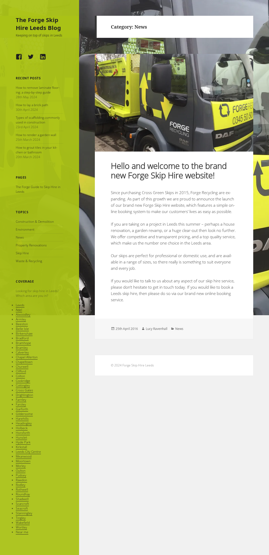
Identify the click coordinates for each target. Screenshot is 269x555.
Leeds (20, 305)
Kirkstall (21, 447)
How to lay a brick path (32, 105)
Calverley (22, 352)
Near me (22, 532)
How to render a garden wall (36, 135)
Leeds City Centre (28, 451)
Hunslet (21, 437)
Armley (21, 319)
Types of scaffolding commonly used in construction (38, 120)
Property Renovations (31, 245)
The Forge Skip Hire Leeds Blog (38, 24)
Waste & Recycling (29, 261)
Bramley (22, 347)
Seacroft (22, 508)
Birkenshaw (24, 333)
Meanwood (24, 456)
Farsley (21, 404)
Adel (19, 310)
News (20, 237)
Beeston (22, 324)
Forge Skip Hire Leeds (138, 365)
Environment (25, 229)
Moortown (23, 461)
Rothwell (22, 489)
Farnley (21, 399)
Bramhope (23, 343)
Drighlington (24, 395)
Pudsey (21, 475)
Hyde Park (23, 442)
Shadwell (22, 499)
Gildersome (24, 414)
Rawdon (21, 480)
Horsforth (23, 432)
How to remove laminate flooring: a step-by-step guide (38, 90)
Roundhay (23, 494)
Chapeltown (24, 362)
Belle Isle (22, 328)
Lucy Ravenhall (156, 328)
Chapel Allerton (27, 357)
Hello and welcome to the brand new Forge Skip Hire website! (169, 170)
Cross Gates (24, 390)
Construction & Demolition (35, 221)
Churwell (22, 366)
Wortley (21, 527)
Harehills (22, 418)
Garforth (22, 409)
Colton (20, 376)
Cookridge (23, 380)
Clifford (21, 371)
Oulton (20, 470)
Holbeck (22, 428)
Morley (21, 466)
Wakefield (23, 522)
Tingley (21, 518)
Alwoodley (23, 314)
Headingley (24, 423)
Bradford (22, 338)
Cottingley (23, 385)
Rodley (20, 485)
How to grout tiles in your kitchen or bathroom (36, 149)
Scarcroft (22, 503)
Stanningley (24, 513)
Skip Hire (22, 253)
